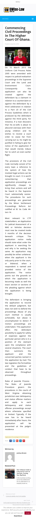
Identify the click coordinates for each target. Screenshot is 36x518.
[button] (18, 2)
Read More (18, 516)
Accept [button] (28, 513)
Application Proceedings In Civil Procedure (17, 437)
